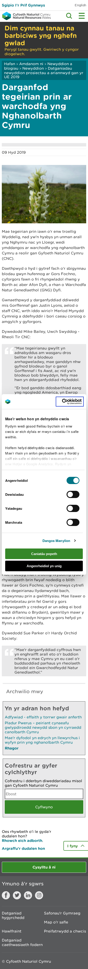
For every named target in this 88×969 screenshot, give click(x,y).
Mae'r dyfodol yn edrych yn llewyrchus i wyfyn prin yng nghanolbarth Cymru (42, 740)
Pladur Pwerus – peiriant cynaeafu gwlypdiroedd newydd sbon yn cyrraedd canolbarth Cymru (43, 727)
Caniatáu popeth (44, 554)
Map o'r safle (56, 922)
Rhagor (12, 748)
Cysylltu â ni (44, 867)
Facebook (6, 895)
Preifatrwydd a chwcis (65, 931)
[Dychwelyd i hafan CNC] (25, 16)
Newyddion (33, 68)
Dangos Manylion (56, 540)
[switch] (73, 494)
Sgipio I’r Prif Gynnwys (23, 5)
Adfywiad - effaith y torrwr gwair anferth (43, 717)
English (80, 5)
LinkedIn (28, 895)
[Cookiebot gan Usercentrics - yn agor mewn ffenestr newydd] (70, 402)
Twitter (17, 895)
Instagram (39, 895)
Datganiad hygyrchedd (13, 915)
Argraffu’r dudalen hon (23, 848)
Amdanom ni (31, 64)
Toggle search (69, 16)
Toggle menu (81, 16)
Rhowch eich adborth (22, 840)
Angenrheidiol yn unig (44, 566)
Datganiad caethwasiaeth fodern (22, 942)
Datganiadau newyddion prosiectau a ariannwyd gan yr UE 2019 (43, 72)
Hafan (9, 64)
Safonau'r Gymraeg (62, 913)
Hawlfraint (11, 931)
